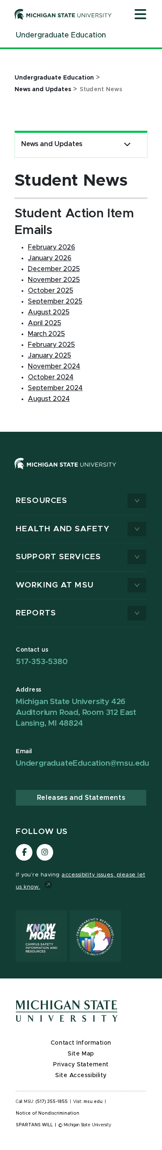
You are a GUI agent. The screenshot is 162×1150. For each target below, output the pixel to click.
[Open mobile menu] (140, 14)
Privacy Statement (81, 1065)
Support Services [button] (58, 557)
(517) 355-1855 (51, 1102)
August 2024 (49, 399)
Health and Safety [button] (63, 529)
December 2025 (54, 269)
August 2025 (48, 312)
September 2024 (55, 388)
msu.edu (93, 1102)
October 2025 (50, 290)
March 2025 (46, 334)
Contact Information (81, 1043)
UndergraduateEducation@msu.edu (82, 763)
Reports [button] (36, 613)
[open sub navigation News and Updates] (127, 144)
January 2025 (49, 355)
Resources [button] (41, 501)
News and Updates (51, 144)
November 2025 (54, 279)
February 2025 (51, 344)
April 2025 (44, 323)
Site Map (81, 1054)
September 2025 (55, 301)
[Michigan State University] (63, 14)
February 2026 (51, 247)
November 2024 (54, 366)
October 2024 (51, 377)
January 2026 (49, 258)
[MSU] (81, 472)
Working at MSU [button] (54, 585)
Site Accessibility (81, 1075)
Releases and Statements (81, 797)
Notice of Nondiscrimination (47, 1113)
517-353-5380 (42, 662)
